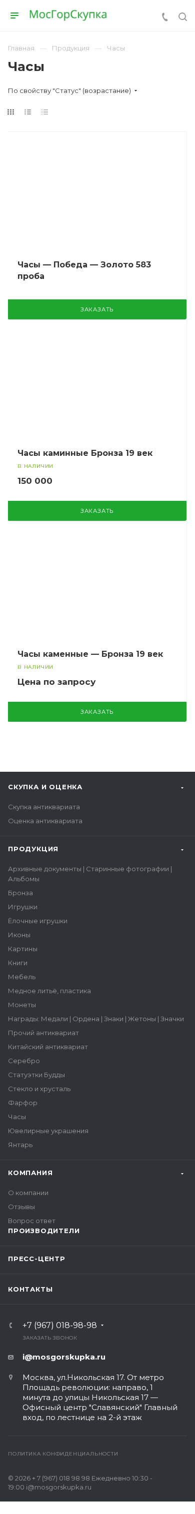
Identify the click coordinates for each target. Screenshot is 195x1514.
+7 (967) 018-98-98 (59, 1326)
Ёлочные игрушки (38, 921)
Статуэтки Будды (36, 1075)
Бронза (20, 893)
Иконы (19, 935)
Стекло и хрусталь (39, 1089)
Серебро (24, 1061)
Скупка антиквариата (44, 807)
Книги (18, 963)
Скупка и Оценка (45, 787)
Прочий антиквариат (43, 1033)
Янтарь (20, 1145)
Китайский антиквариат (48, 1047)
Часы (17, 1117)
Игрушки (23, 907)
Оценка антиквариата (45, 821)
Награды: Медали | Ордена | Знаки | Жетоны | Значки (96, 1019)
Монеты (22, 1005)
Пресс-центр (37, 1259)
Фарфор (23, 1103)
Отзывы (21, 1207)
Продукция (33, 849)
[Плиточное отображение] (11, 111)
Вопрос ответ (32, 1221)
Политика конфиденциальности (63, 1454)
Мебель (22, 977)
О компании (28, 1193)
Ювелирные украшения (48, 1131)
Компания (30, 1173)
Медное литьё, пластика (49, 991)
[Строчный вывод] (28, 111)
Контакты (30, 1289)
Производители (44, 1231)
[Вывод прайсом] (45, 111)
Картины (23, 949)
